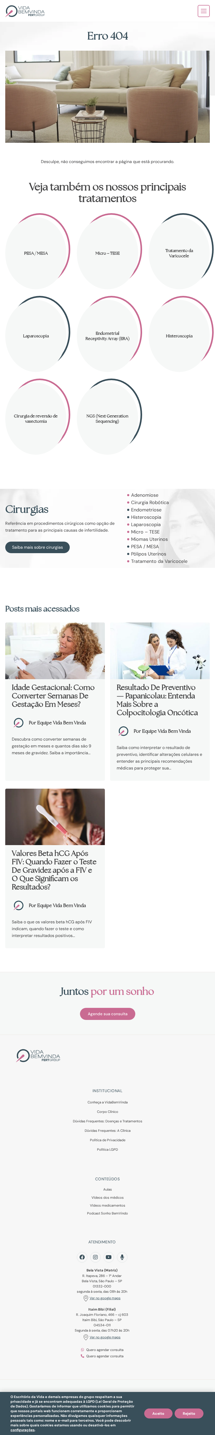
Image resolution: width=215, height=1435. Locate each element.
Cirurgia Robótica (150, 502)
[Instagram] (95, 1257)
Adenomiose (144, 495)
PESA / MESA (145, 546)
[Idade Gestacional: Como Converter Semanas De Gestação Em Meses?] (55, 650)
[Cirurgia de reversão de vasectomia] (35, 419)
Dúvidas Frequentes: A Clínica (108, 1130)
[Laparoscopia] (35, 336)
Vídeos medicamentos (107, 1205)
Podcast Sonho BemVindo (107, 1213)
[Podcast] (122, 1257)
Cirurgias (27, 509)
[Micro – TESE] (107, 253)
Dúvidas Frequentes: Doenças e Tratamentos (107, 1121)
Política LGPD (107, 1149)
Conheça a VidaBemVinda (108, 1102)
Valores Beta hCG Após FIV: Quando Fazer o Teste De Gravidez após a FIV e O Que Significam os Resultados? (54, 870)
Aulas (107, 1189)
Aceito (158, 1413)
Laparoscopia (146, 524)
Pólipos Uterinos (148, 554)
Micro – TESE (145, 532)
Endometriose (146, 510)
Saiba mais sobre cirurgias (37, 547)
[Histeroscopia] (179, 336)
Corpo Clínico (107, 1111)
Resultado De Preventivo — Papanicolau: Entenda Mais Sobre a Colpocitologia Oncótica (157, 700)
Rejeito (189, 1413)
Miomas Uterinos (149, 539)
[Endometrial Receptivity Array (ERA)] (107, 336)
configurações (22, 1430)
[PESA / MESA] (35, 253)
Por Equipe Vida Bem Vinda (57, 723)
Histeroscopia (146, 517)
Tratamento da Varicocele (159, 561)
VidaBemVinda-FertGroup (25, 11)
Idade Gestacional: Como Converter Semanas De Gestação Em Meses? (53, 696)
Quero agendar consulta (104, 1350)
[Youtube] (109, 1257)
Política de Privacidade (107, 1140)
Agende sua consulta (107, 1014)
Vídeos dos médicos (108, 1197)
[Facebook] (82, 1257)
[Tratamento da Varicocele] (179, 253)
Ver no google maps (105, 1298)
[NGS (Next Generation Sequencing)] (107, 419)
